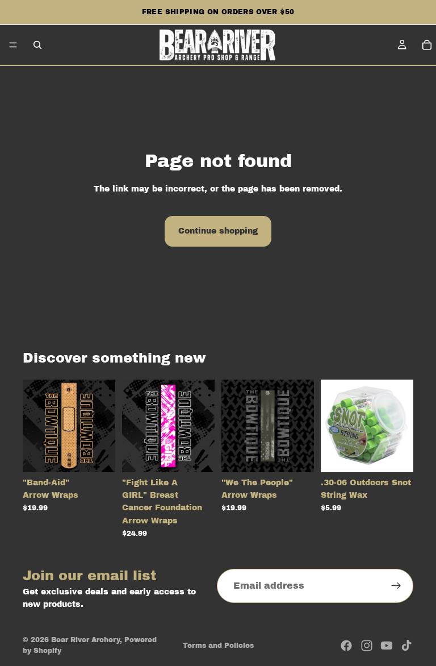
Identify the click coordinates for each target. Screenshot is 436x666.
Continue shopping (218, 231)
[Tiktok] (406, 645)
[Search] (37, 44)
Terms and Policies (218, 646)
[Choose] (97, 454)
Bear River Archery (85, 640)
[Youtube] (386, 645)
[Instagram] (367, 645)
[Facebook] (346, 645)
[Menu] (13, 45)
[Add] (395, 454)
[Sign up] (396, 586)
